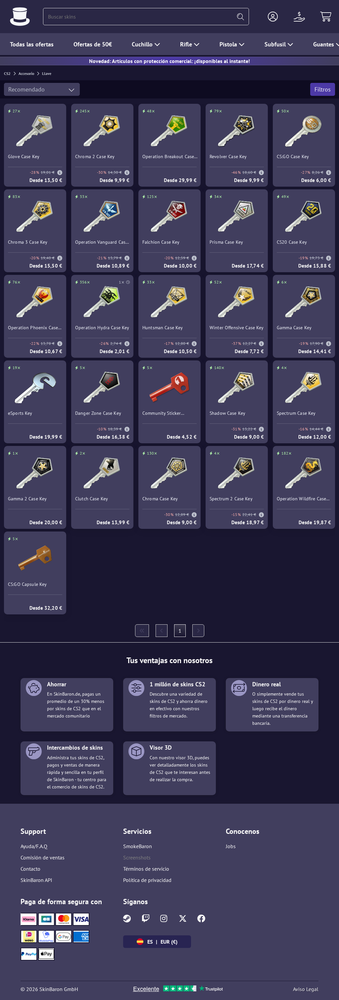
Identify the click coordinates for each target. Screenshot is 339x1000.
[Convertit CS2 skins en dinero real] (20, 17)
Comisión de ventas (43, 857)
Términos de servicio (146, 868)
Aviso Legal (305, 989)
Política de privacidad (147, 880)
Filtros (323, 89)
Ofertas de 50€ (92, 44)
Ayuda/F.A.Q (34, 846)
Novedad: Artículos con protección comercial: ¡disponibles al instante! (169, 61)
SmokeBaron (137, 846)
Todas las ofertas (32, 44)
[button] (273, 16)
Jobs (231, 846)
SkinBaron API (36, 880)
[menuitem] (142, 630)
